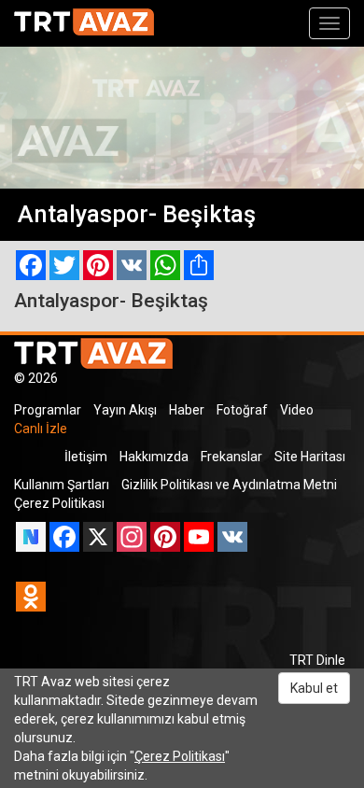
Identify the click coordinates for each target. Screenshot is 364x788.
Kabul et (314, 688)
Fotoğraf (242, 409)
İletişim (85, 456)
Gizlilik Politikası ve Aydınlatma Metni (229, 484)
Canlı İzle (40, 428)
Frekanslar (231, 456)
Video (297, 409)
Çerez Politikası (59, 503)
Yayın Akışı (125, 409)
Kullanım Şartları (61, 484)
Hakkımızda (154, 456)
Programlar (47, 409)
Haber (186, 409)
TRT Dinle (317, 660)
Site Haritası (309, 456)
